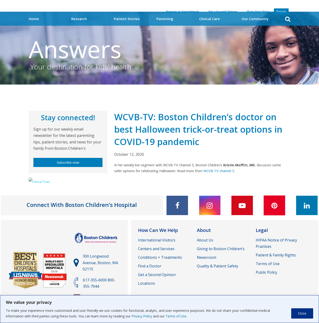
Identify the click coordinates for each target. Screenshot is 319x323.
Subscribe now (68, 162)
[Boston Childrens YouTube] (242, 205)
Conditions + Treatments (160, 257)
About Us (205, 240)
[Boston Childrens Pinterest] (274, 205)
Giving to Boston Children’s (221, 248)
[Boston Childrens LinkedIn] (307, 205)
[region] (159, 309)
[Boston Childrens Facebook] (177, 205)
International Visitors (156, 240)
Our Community (255, 18)
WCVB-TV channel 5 (218, 171)
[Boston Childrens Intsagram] (209, 205)
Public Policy (266, 272)
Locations (146, 283)
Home (34, 18)
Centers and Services (156, 248)
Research (79, 18)
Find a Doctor (149, 266)
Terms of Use (176, 316)
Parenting (164, 18)
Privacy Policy (141, 316)
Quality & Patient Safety (217, 266)
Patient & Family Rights (276, 255)
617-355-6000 (95, 280)
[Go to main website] (97, 245)
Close (302, 313)
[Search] (287, 19)
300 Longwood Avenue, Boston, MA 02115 (100, 262)
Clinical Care (209, 18)
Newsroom (206, 257)
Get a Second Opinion (157, 274)
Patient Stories (127, 18)
